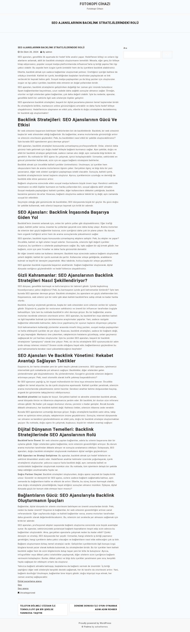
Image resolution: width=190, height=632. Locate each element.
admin (49, 52)
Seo (20, 585)
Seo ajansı (23, 588)
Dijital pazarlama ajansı (30, 581)
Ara (125, 48)
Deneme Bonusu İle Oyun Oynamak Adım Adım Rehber (95, 608)
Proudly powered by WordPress (95, 623)
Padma (87, 626)
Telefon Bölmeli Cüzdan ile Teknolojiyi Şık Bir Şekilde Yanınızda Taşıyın (38, 609)
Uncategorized (27, 593)
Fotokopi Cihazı (95, 4)
